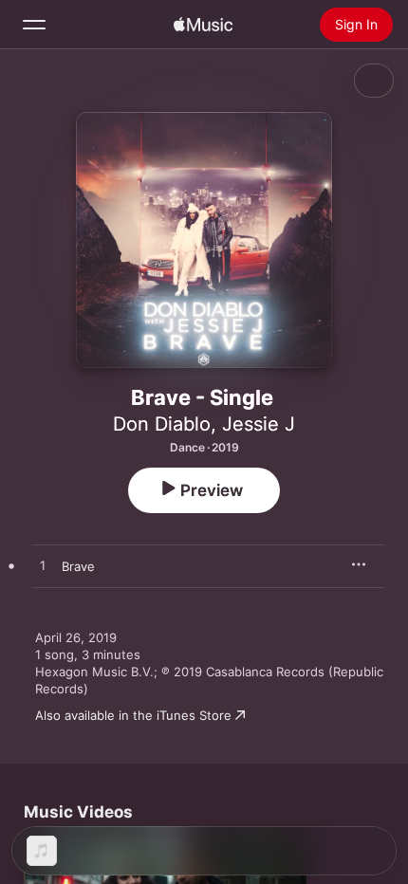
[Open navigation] (34, 25)
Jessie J (258, 424)
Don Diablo (162, 424)
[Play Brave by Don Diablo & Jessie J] (43, 566)
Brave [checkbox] (78, 566)
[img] (203, 24)
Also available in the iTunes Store (133, 715)
